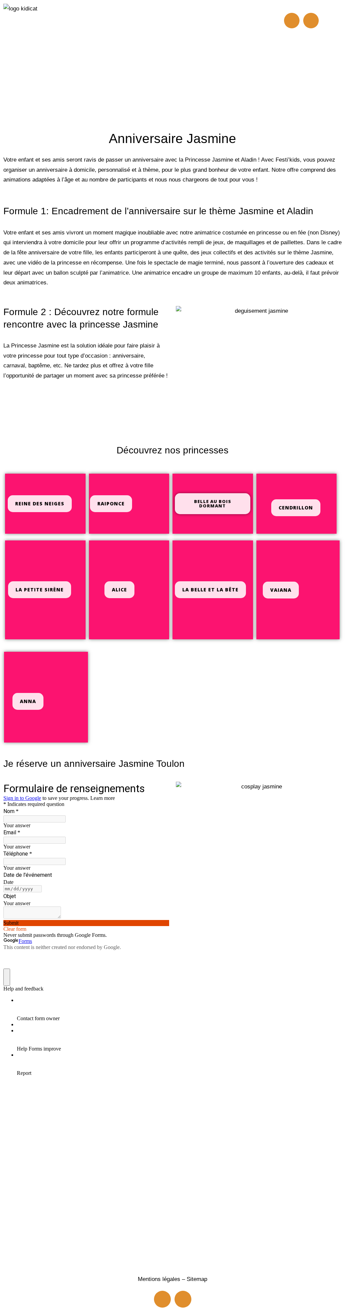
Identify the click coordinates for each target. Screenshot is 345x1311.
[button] (159, 28)
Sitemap (197, 1279)
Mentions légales (159, 1279)
